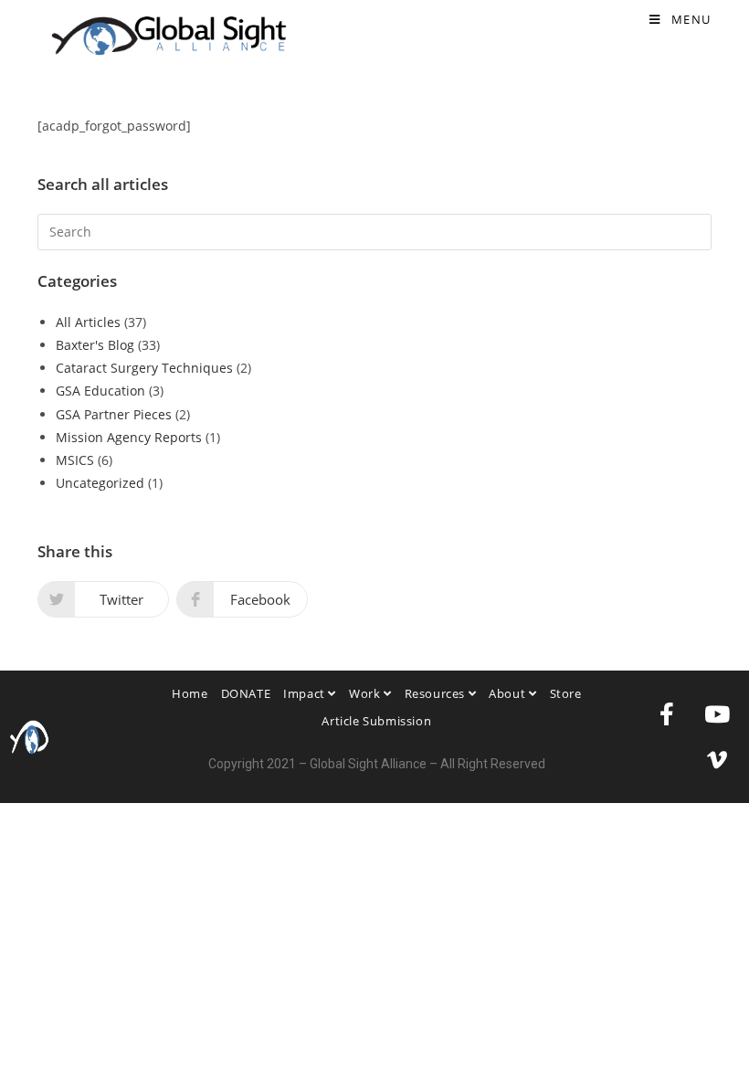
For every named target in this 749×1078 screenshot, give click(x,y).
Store (566, 693)
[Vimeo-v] (717, 760)
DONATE (246, 693)
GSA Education (100, 390)
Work (366, 693)
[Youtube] (717, 714)
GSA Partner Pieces (114, 414)
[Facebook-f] (667, 714)
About (509, 693)
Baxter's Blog (95, 345)
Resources (437, 693)
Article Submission (376, 721)
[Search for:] (374, 230)
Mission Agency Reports (129, 437)
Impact (305, 693)
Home (189, 693)
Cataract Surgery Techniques (144, 367)
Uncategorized (100, 482)
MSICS (75, 460)
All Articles (88, 322)
